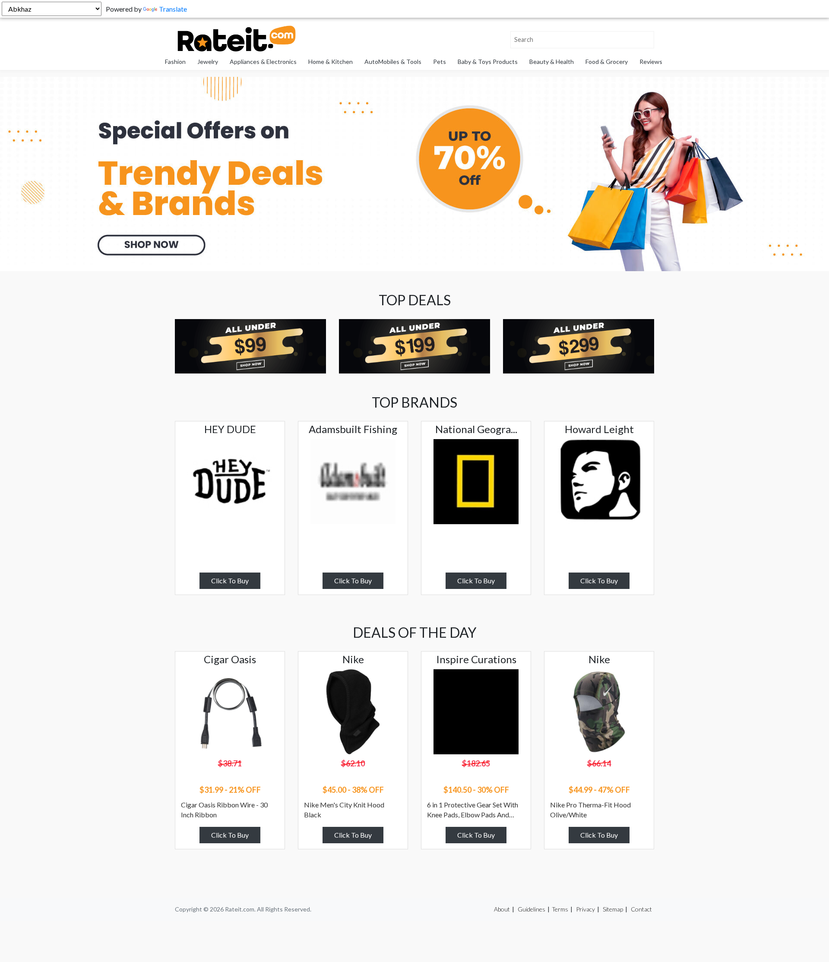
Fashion (175, 61)
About (502, 909)
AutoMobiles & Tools (392, 61)
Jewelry (207, 61)
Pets (439, 61)
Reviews (650, 61)
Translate (173, 9)
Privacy (585, 909)
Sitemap (613, 909)
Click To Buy (230, 580)
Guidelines (531, 909)
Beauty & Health (551, 61)
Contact (641, 909)
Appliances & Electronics (263, 61)
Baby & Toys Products (488, 61)
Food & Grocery (606, 61)
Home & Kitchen (330, 61)
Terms (560, 909)
